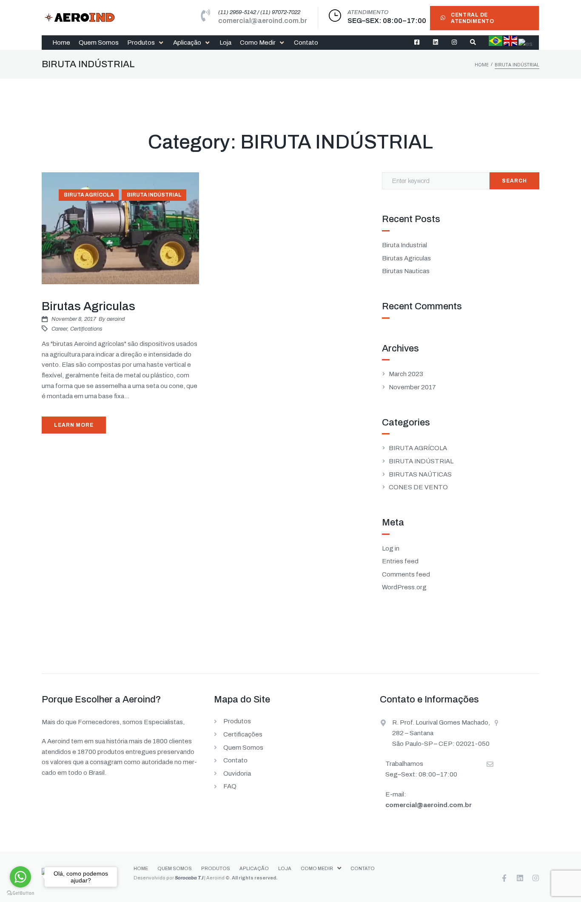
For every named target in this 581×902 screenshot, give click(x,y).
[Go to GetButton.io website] (20, 893)
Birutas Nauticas (406, 271)
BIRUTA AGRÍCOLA (89, 195)
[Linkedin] (520, 878)
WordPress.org (404, 587)
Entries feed (400, 561)
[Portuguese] (495, 43)
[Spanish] (525, 43)
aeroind (116, 319)
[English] (510, 43)
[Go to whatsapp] (20, 877)
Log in (390, 548)
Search (514, 181)
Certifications (86, 329)
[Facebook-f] (504, 878)
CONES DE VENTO (418, 487)
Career (59, 329)
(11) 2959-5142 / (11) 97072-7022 (259, 12)
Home (482, 64)
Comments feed (406, 574)
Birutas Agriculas (88, 306)
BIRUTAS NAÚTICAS (420, 474)
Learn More (74, 425)
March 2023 (406, 374)
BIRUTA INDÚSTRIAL (154, 195)
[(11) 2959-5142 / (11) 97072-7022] (205, 15)
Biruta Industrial (404, 245)
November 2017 (412, 387)
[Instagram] (535, 878)
